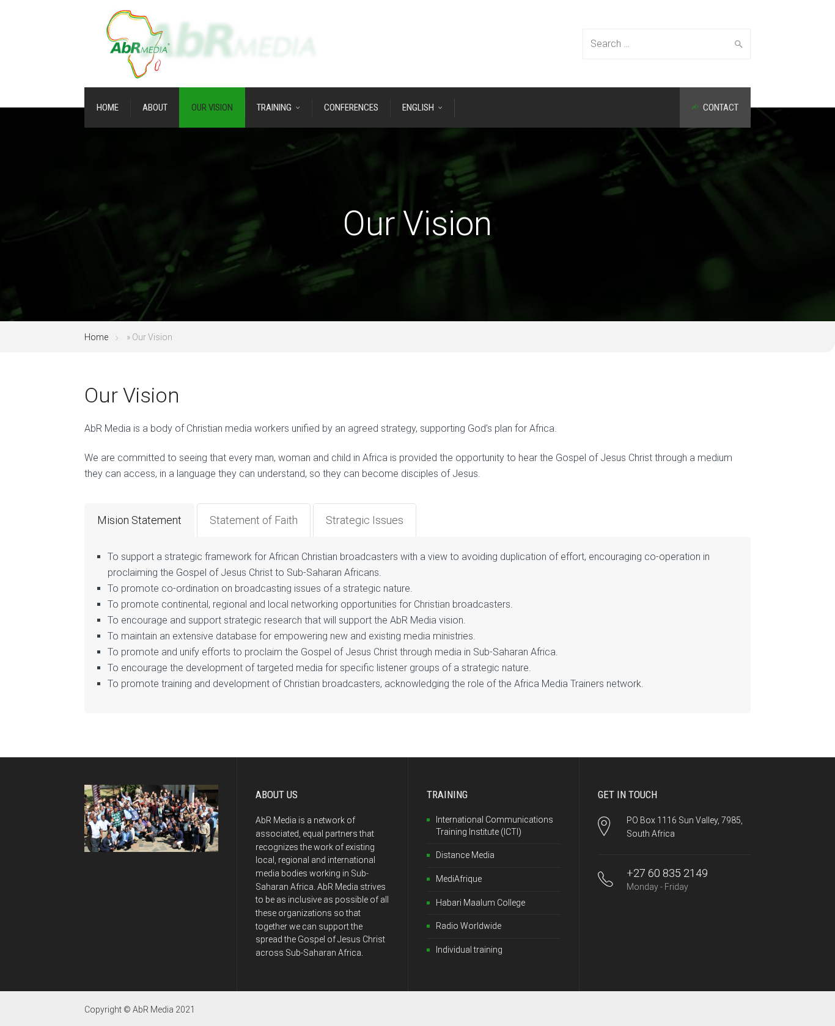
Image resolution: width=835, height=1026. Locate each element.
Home (96, 337)
